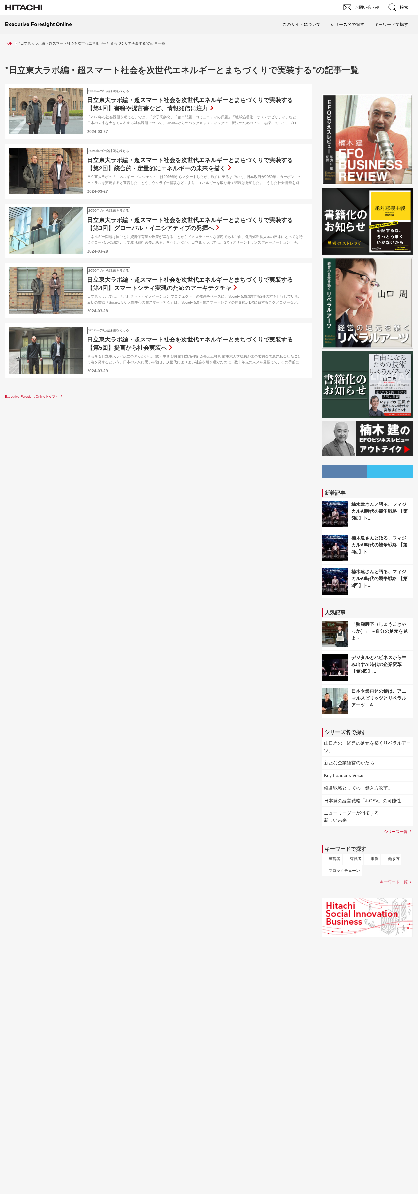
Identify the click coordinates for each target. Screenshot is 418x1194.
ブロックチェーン (344, 870)
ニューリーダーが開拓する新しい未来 (351, 816)
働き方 (394, 858)
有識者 (356, 858)
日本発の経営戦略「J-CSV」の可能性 (362, 800)
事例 (374, 858)
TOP (8, 43)
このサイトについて (301, 24)
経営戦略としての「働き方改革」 (358, 787)
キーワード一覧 (394, 882)
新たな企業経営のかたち (349, 762)
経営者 (334, 858)
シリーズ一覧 (396, 831)
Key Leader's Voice (343, 775)
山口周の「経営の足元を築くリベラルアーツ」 (367, 746)
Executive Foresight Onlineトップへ (31, 396)
